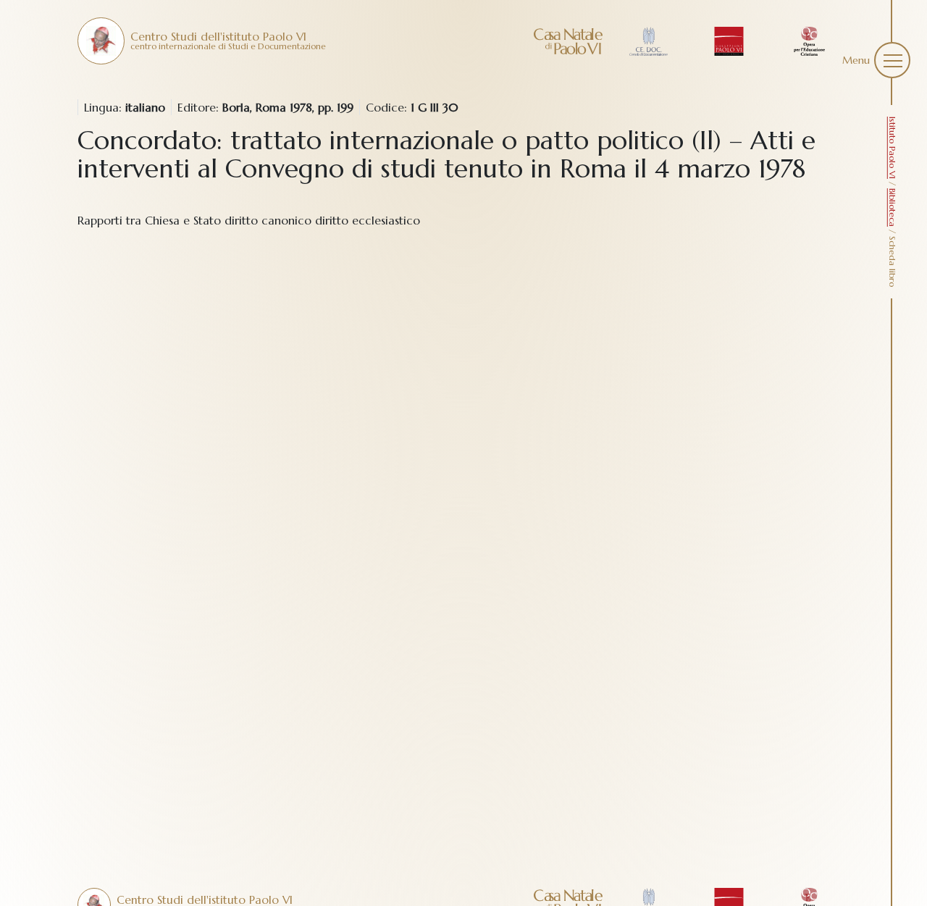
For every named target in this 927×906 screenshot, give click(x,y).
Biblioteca (892, 207)
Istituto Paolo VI (892, 148)
